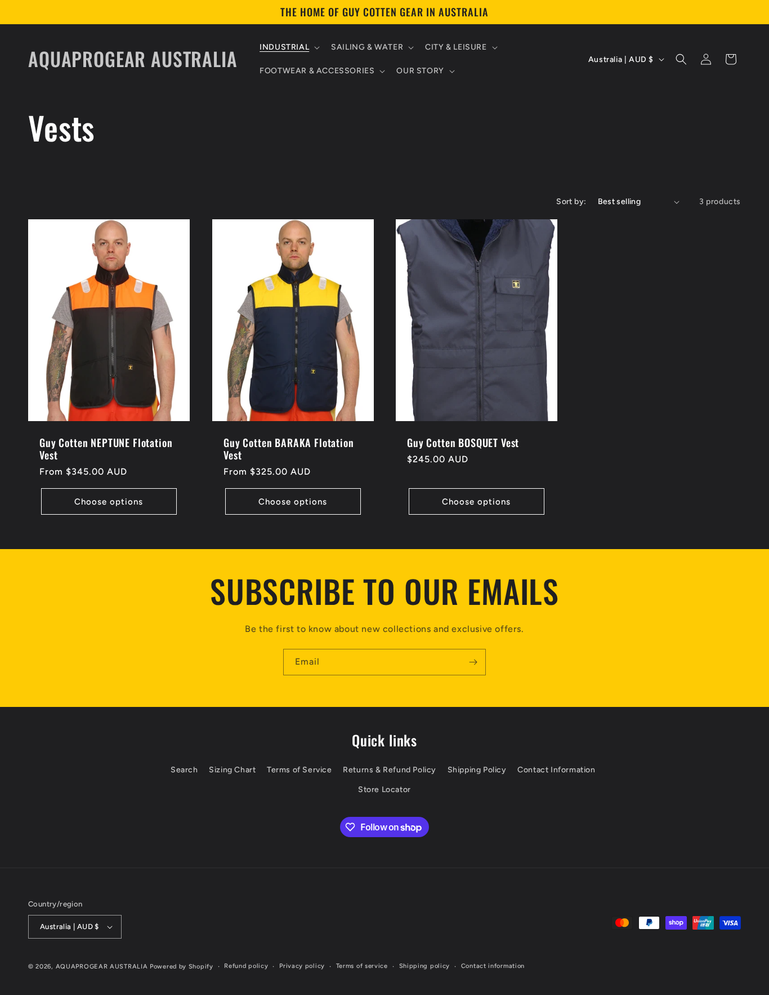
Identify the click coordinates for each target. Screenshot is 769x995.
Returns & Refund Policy (389, 770)
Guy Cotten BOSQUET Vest (463, 443)
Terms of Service (299, 770)
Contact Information (556, 770)
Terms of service (362, 966)
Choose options (108, 502)
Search (184, 770)
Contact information (493, 966)
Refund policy (246, 966)
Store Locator (384, 790)
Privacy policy (302, 966)
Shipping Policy (477, 770)
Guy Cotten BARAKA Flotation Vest (288, 449)
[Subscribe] (472, 662)
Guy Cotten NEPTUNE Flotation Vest (106, 449)
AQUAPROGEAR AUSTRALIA (102, 966)
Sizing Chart (232, 770)
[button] (288, 47)
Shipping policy (424, 966)
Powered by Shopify (181, 966)
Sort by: (571, 201)
